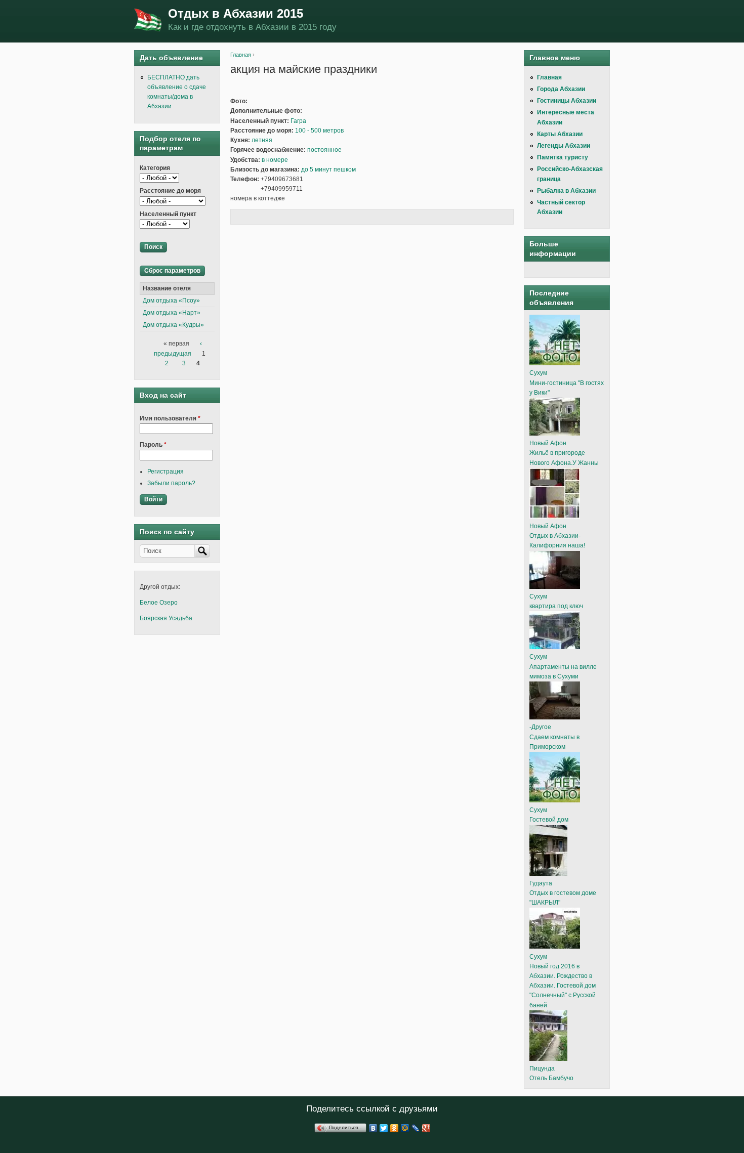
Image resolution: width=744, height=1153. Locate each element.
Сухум (538, 372)
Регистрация (165, 471)
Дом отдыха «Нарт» (171, 312)
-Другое (540, 727)
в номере (275, 159)
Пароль (153, 444)
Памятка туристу (562, 157)
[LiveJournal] (415, 1128)
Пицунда (542, 1068)
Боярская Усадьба (166, 618)
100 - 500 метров (319, 130)
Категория (155, 168)
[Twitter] (384, 1128)
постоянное (324, 149)
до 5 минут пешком (328, 169)
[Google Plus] (426, 1128)
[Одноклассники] (394, 1128)
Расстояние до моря (170, 190)
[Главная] (148, 21)
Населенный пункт (168, 214)
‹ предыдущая (178, 348)
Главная (240, 55)
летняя (262, 140)
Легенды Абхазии (563, 145)
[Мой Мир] (405, 1128)
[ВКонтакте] (373, 1128)
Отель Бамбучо (551, 1078)
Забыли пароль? (171, 483)
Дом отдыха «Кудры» (173, 324)
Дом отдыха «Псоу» (171, 300)
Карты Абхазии (560, 134)
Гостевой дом (548, 819)
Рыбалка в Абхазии (566, 190)
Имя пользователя (170, 418)
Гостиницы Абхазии (566, 100)
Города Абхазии (561, 89)
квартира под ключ (556, 606)
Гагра (298, 120)
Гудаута (540, 883)
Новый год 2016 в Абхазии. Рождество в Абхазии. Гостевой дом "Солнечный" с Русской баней (562, 986)
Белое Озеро (159, 602)
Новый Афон (547, 443)
